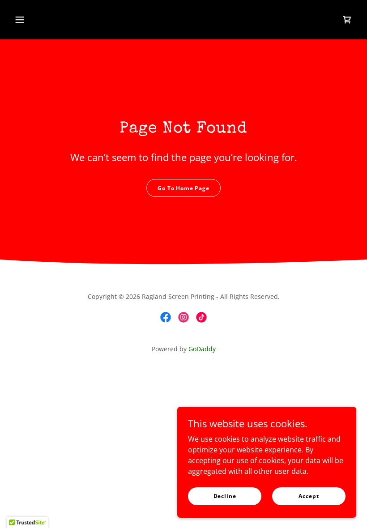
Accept (309, 496)
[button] (20, 20)
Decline (224, 496)
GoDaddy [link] (202, 349)
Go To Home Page (183, 188)
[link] (347, 20)
